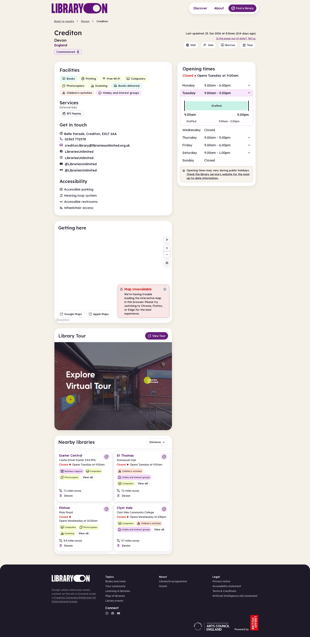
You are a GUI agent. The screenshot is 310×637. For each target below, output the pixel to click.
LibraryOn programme (173, 581)
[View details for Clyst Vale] (142, 527)
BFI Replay (74, 113)
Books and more (115, 581)
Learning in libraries (117, 591)
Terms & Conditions (224, 591)
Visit (193, 45)
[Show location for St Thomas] (164, 457)
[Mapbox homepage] (62, 320)
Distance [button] (155, 442)
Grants (163, 586)
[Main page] (79, 8)
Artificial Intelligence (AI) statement (235, 595)
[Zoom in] (167, 248)
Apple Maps (101, 314)
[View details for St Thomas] (142, 476)
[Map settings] (167, 262)
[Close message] (164, 289)
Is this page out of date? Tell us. (236, 38)
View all (88, 477)
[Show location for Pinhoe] (106, 509)
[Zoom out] (167, 254)
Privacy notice (221, 581)
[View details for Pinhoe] (84, 527)
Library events (114, 600)
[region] (113, 279)
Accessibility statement (226, 586)
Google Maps (73, 314)
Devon (85, 21)
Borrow (230, 45)
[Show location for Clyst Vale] (164, 509)
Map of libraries (115, 595)
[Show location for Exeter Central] (106, 457)
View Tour (158, 335)
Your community (115, 586)
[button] (216, 85)
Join (210, 45)
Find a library (245, 8)
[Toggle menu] (167, 239)
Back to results (64, 21)
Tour (250, 45)
